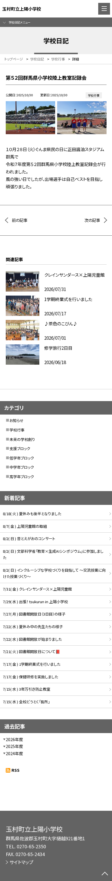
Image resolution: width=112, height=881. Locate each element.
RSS (15, 770)
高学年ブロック (21, 476)
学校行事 (16, 430)
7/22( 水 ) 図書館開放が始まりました (32, 639)
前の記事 (20, 220)
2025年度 (14, 746)
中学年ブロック (21, 467)
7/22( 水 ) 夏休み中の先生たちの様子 (33, 626)
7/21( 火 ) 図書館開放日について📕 (31, 651)
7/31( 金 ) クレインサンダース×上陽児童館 (37, 589)
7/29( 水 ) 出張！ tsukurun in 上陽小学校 (35, 601)
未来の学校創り (22, 439)
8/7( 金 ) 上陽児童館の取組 (25, 526)
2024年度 (14, 753)
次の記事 (92, 220)
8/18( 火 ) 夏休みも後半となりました (32, 513)
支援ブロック (19, 448)
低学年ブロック (21, 458)
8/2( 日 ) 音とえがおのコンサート (29, 538)
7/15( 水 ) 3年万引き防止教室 (26, 689)
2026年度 (14, 739)
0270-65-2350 (31, 846)
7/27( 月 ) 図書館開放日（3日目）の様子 (34, 614)
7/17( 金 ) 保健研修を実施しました (30, 676)
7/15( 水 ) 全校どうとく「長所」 (26, 701)
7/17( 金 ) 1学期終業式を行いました (31, 664)
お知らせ (16, 420)
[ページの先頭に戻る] (105, 874)
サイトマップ (21, 862)
